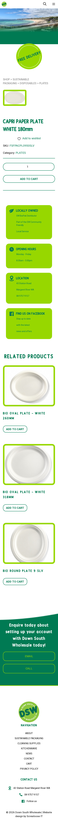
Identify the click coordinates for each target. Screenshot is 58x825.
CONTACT (29, 758)
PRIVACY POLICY (29, 768)
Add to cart (29, 179)
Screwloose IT (35, 816)
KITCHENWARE (29, 748)
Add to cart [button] (15, 429)
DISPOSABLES (28, 83)
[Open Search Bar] (44, 4)
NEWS (29, 753)
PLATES (43, 83)
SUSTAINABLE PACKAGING (29, 738)
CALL (29, 668)
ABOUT (29, 733)
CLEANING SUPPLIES (29, 743)
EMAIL (29, 656)
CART (29, 763)
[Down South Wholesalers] (4, 4)
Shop (6, 79)
